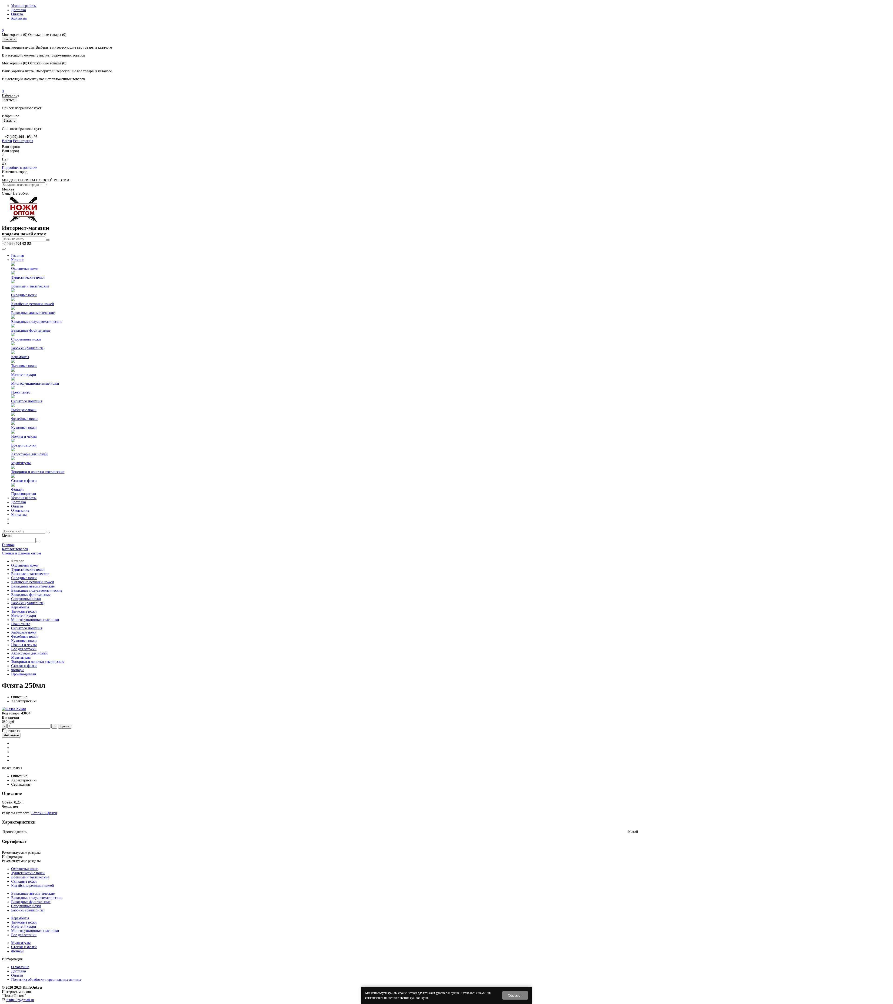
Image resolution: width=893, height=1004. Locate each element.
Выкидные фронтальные (30, 330)
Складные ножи (24, 295)
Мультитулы (21, 463)
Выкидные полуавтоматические (36, 322)
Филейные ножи (24, 419)
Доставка (18, 10)
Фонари (17, 489)
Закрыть (9, 39)
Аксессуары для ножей (29, 454)
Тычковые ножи (24, 366)
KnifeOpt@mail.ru (20, 1000)
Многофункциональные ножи (35, 383)
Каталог (17, 260)
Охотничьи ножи (24, 268)
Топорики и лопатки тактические (37, 472)
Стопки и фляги (24, 481)
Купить (65, 726)
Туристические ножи (28, 277)
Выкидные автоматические (33, 313)
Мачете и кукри (23, 375)
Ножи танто (20, 392)
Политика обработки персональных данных (46, 979)
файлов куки (419, 998)
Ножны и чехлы (24, 436)
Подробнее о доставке (19, 168)
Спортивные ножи (26, 339)
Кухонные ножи (24, 428)
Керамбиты (20, 357)
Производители (23, 494)
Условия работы (24, 6)
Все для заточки (24, 445)
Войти (7, 141)
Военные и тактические (30, 286)
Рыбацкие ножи (24, 410)
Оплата (17, 14)
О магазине (20, 510)
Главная (17, 255)
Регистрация (23, 141)
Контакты (19, 18)
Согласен (515, 995)
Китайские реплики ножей (32, 304)
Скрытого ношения (26, 401)
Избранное (11, 735)
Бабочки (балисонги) (27, 348)
